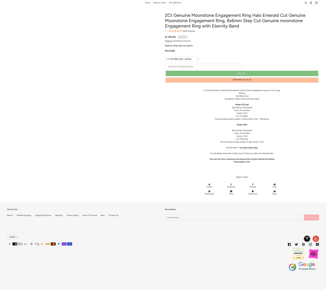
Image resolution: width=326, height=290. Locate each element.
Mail (274, 187)
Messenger (209, 194)
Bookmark (253, 194)
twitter (209, 187)
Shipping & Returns (43, 215)
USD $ (12, 237)
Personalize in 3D (242, 80)
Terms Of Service (89, 215)
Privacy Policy (73, 215)
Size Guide (170, 50)
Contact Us (113, 215)
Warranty (59, 215)
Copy (274, 194)
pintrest (252, 187)
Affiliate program (24, 215)
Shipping (168, 41)
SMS (231, 194)
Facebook (231, 187)
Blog (103, 215)
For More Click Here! (249, 147)
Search (10, 215)
